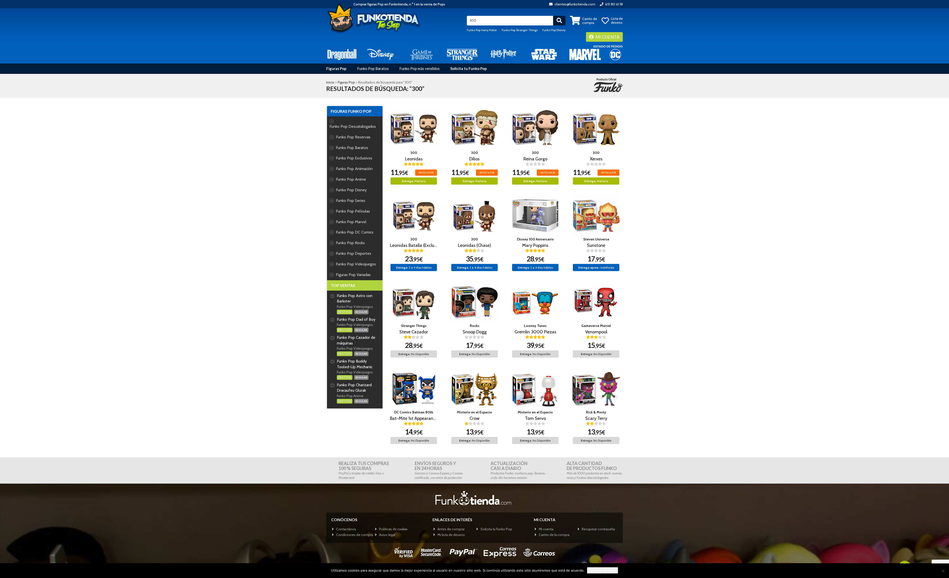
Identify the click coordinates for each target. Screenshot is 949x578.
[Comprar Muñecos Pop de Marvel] (585, 54)
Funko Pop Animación (354, 168)
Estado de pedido (608, 46)
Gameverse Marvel (596, 325)
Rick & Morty (596, 412)
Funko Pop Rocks (350, 242)
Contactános (346, 529)
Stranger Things (414, 325)
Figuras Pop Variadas (353, 274)
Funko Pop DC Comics (354, 232)
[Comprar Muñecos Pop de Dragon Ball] (342, 54)
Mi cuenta (607, 37)
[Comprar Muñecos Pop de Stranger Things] (462, 54)
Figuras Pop (336, 68)
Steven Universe (596, 239)
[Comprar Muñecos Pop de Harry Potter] (503, 54)
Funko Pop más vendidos (419, 68)
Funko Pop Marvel (351, 221)
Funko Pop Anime (351, 179)
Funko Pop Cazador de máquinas (356, 340)
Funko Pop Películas (353, 211)
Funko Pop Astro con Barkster (354, 298)
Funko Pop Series (350, 200)
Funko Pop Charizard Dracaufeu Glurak (354, 388)
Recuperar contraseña (598, 529)
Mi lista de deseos (451, 535)
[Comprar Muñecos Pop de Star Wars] (544, 54)
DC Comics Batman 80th (413, 412)
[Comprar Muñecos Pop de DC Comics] (615, 54)
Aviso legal (387, 535)
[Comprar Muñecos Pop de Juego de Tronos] (421, 54)
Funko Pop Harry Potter (482, 30)
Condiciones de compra (354, 535)
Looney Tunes (535, 325)
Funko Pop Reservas (353, 137)
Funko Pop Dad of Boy (356, 319)
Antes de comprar (451, 529)
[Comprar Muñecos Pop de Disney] (380, 54)
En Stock (344, 311)
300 (413, 152)
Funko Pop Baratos (373, 68)
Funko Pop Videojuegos (356, 264)
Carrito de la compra (554, 535)
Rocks (474, 325)
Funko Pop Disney (553, 30)
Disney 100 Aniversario (535, 239)
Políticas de (393, 529)
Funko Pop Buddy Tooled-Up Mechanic (354, 364)
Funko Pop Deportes (353, 253)
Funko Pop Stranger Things (520, 30)
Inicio (330, 82)
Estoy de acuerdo (602, 570)
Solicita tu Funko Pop (468, 68)
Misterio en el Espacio (474, 412)
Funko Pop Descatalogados (352, 126)
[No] (942, 570)
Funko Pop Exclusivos (354, 158)
